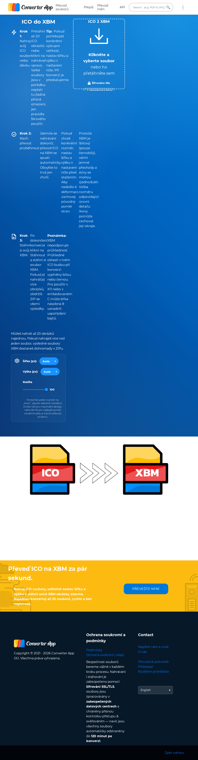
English (146, 690)
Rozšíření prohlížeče (153, 671)
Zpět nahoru (174, 753)
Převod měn (102, 7)
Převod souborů (62, 7)
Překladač (145, 667)
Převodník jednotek (153, 662)
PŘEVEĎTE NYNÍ (146, 589)
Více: (183, 7)
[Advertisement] (99, 529)
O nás (142, 652)
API (122, 7)
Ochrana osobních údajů (105, 655)
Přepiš (88, 7)
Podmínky (94, 650)
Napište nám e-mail (153, 647)
